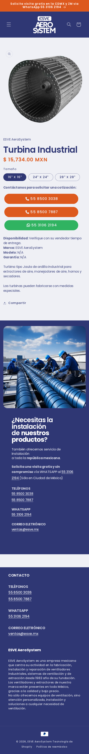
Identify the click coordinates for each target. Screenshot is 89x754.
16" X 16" (15, 177)
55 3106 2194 (44, 225)
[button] (8, 24)
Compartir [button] (17, 303)
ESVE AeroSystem (40, 741)
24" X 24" (40, 177)
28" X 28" (67, 177)
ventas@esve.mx (25, 529)
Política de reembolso (51, 746)
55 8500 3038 (44, 198)
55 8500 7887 (44, 211)
